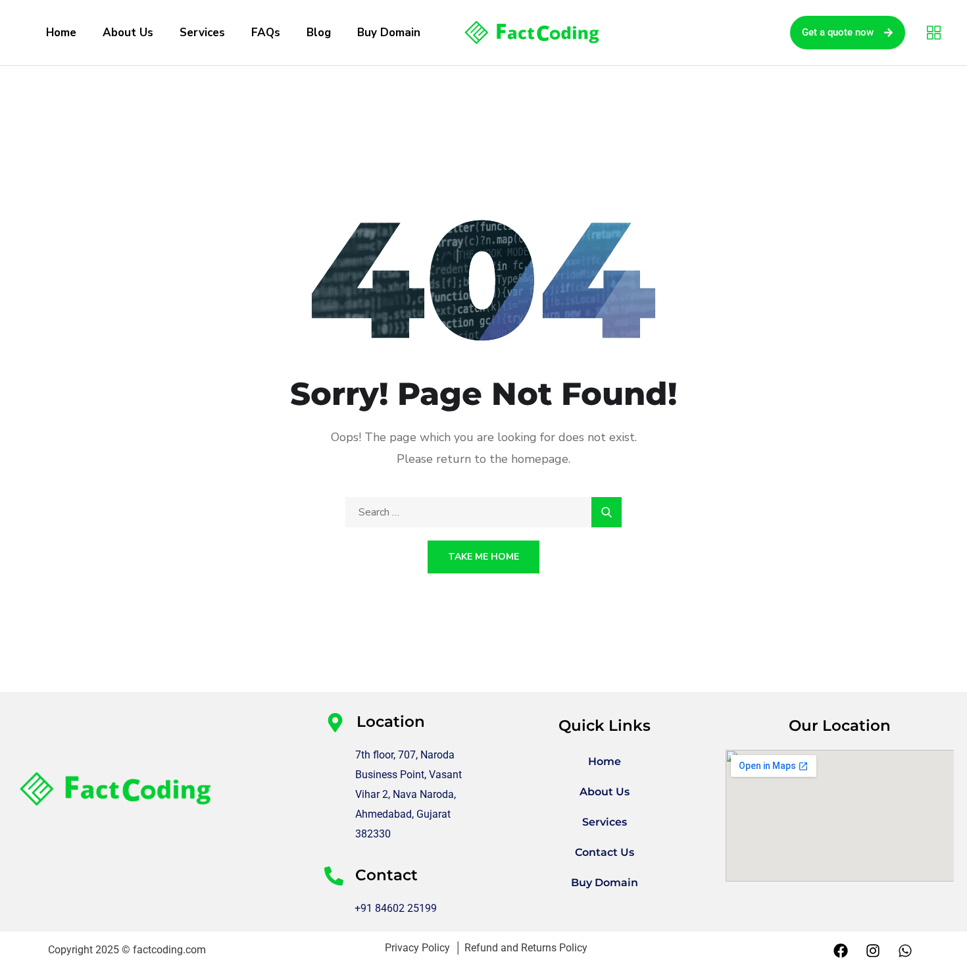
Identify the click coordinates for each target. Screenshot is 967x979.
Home (61, 32)
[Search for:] (483, 512)
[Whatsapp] (905, 950)
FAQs (265, 32)
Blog (319, 32)
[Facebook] (840, 950)
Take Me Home (483, 556)
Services (202, 32)
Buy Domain (388, 32)
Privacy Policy (420, 947)
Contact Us (604, 852)
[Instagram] (872, 950)
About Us (128, 32)
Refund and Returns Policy (525, 947)
